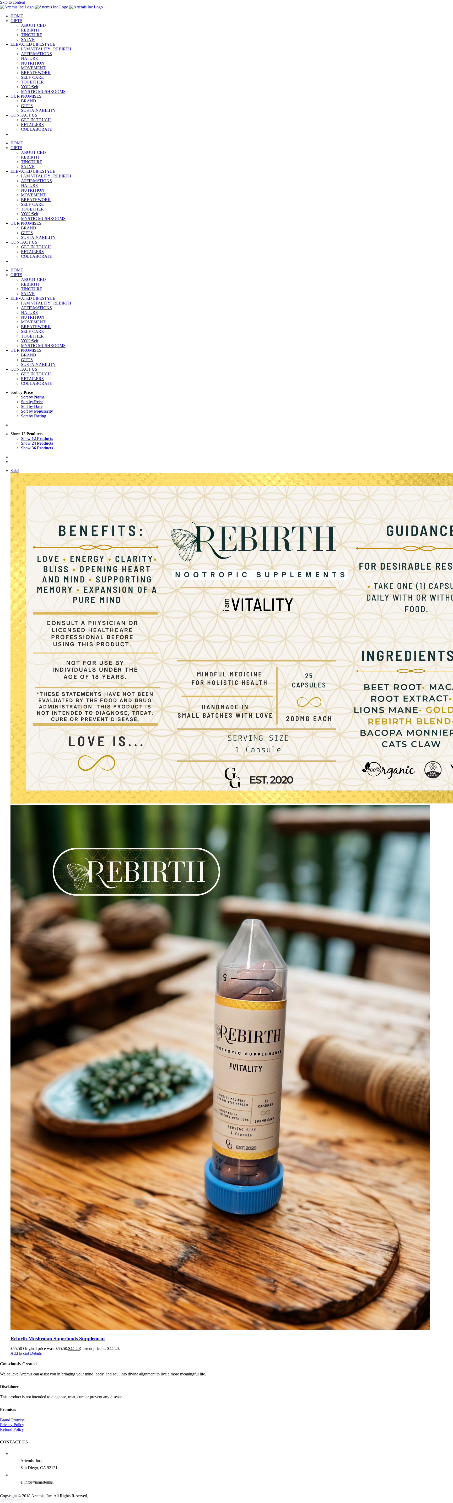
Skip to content (12, 2)
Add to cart (19, 1353)
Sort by (33, 397)
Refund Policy (12, 1429)
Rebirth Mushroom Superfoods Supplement (57, 1338)
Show (37, 438)
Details (35, 1353)
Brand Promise (12, 1420)
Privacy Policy (12, 1424)
